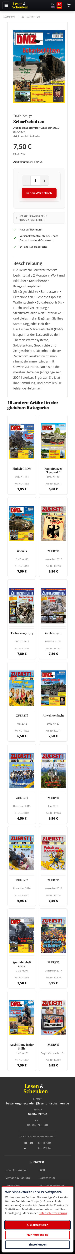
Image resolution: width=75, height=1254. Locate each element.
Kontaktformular (16, 1170)
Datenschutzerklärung (53, 1213)
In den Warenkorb (39, 193)
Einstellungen (38, 1244)
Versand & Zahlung (18, 1178)
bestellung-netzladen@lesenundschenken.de (37, 1103)
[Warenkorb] (69, 5)
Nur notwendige (37, 1234)
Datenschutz (47, 1178)
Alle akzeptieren (37, 1225)
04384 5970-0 (37, 1114)
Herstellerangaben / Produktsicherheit (33, 218)
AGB (42, 1170)
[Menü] (6, 5)
